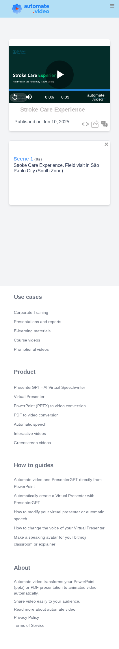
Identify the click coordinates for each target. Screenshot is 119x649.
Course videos (27, 340)
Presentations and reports (37, 321)
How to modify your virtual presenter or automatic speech (59, 515)
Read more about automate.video (44, 609)
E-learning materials (32, 331)
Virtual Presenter (29, 396)
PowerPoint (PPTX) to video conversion (50, 405)
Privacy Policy (26, 617)
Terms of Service (29, 625)
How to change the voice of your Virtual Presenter (59, 528)
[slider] (28, 74)
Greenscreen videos (32, 442)
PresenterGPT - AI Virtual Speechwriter (49, 387)
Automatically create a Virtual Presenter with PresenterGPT (54, 499)
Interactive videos (30, 433)
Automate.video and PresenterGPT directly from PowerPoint (58, 483)
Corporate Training (31, 312)
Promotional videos (31, 349)
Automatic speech (30, 424)
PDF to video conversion (36, 415)
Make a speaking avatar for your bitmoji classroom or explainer (50, 540)
